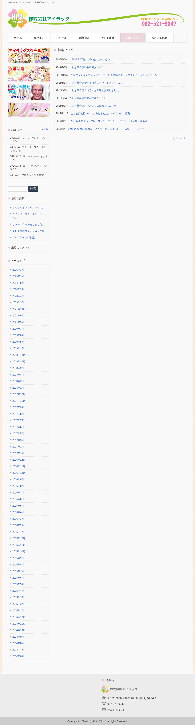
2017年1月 (18, 453)
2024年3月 (18, 289)
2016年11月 (18, 466)
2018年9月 (18, 368)
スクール (61, 37)
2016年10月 (18, 472)
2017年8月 (18, 414)
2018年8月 (18, 374)
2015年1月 (18, 610)
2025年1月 (18, 276)
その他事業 (107, 37)
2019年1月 (18, 348)
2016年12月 (18, 459)
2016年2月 (18, 525)
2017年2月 (18, 446)
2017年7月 (18, 420)
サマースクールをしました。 (28, 224)
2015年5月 (18, 584)
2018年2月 (18, 381)
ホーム (18, 37)
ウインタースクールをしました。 (28, 216)
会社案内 (39, 37)
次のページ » (180, 138)
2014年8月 (18, 643)
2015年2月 (18, 603)
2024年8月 (18, 282)
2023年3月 (18, 302)
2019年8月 (18, 335)
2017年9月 (18, 407)
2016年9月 (18, 479)
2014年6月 (18, 656)
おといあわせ (159, 37)
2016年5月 (18, 505)
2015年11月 (18, 545)
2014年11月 (18, 623)
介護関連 (84, 37)
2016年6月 (18, 499)
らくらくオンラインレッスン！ (29, 207)
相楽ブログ (133, 37)
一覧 (46, 129)
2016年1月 (18, 532)
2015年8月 (18, 564)
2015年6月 (18, 577)
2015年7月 (18, 571)
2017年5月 (18, 433)
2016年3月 (18, 518)
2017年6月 (18, 427)
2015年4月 (18, 590)
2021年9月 (18, 315)
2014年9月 (18, 636)
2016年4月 (18, 512)
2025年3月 (18, 269)
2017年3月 (18, 440)
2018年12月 (18, 354)
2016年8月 (18, 486)
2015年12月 (18, 538)
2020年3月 (18, 328)
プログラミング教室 (23, 237)
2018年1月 (18, 387)
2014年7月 (18, 649)
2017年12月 (18, 394)
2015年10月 (18, 551)
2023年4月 (18, 296)
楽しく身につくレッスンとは (28, 230)
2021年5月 (18, 322)
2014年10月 (18, 630)
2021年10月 (18, 309)
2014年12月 (18, 617)
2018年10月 (18, 361)
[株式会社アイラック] (97, 26)
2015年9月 (18, 558)
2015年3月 (18, 597)
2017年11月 (18, 400)
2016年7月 (18, 492)
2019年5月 (18, 341)
